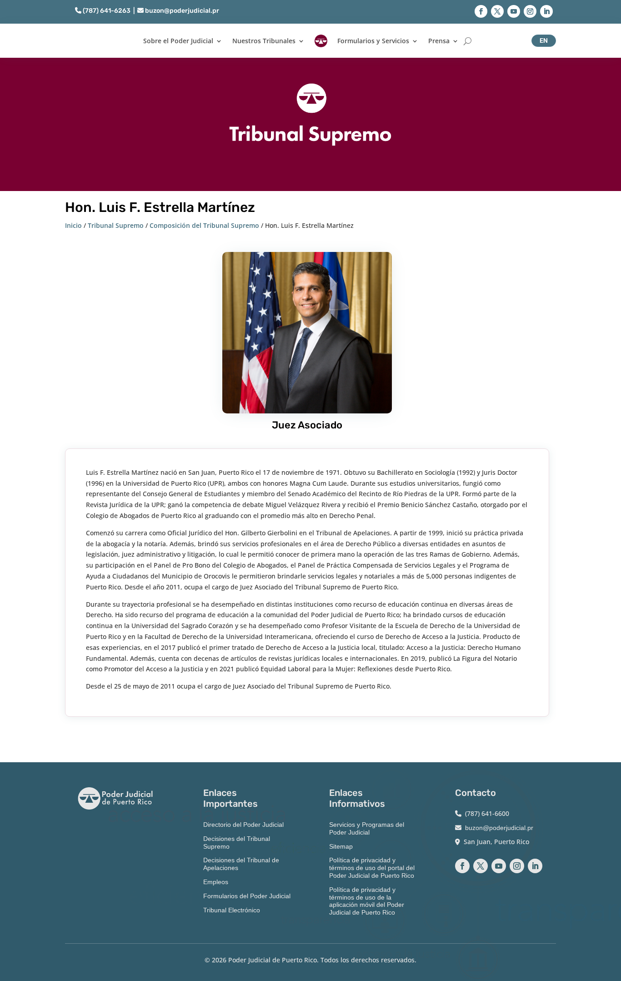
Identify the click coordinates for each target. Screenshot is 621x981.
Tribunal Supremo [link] (116, 225)
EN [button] (544, 40)
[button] (481, 11)
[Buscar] (467, 41)
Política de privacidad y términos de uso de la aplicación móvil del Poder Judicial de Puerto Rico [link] (366, 901)
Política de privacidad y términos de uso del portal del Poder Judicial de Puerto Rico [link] (372, 867)
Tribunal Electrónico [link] (231, 910)
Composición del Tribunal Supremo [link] (204, 225)
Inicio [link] (73, 225)
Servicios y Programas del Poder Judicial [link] (366, 828)
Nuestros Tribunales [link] (263, 40)
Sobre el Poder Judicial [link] (178, 40)
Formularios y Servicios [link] (373, 40)
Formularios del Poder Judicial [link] (246, 896)
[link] (321, 41)
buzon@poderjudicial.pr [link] (181, 11)
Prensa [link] (439, 40)
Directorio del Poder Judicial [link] (243, 824)
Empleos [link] (215, 881)
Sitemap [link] (341, 846)
